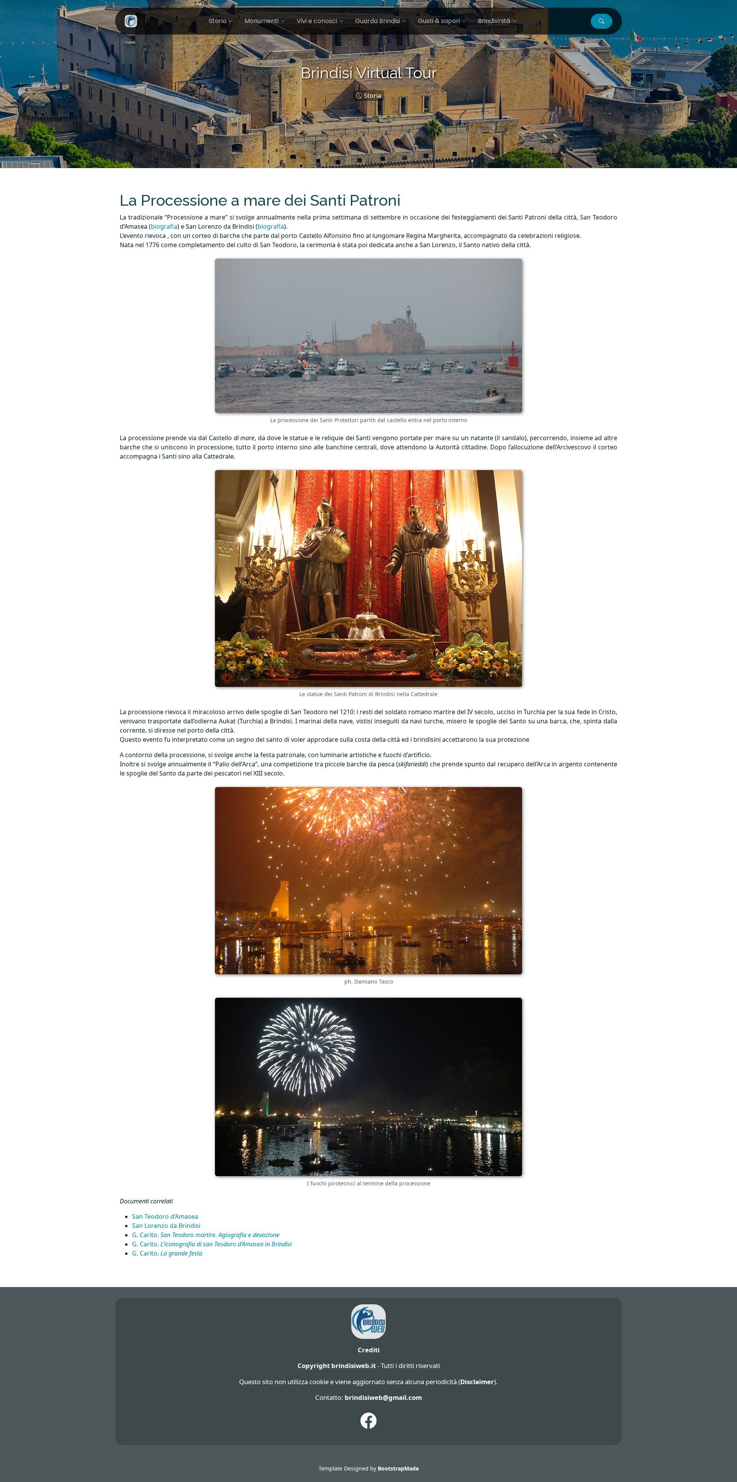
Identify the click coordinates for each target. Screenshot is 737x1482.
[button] (601, 21)
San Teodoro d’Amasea (165, 1216)
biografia (164, 226)
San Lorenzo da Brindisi (166, 1225)
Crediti (369, 1349)
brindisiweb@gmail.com (383, 1397)
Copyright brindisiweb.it (336, 1365)
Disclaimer (477, 1381)
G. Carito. (205, 1235)
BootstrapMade (398, 1468)
